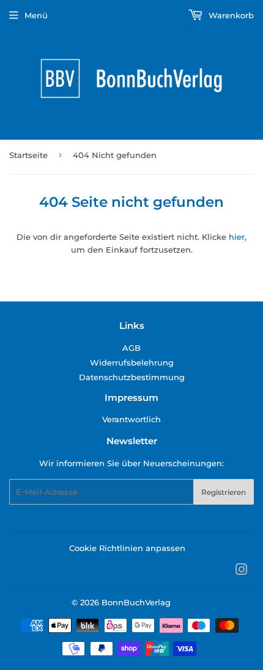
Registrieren (223, 492)
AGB (131, 348)
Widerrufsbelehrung (132, 362)
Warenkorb (230, 15)
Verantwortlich (131, 419)
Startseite (28, 155)
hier (237, 237)
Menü (36, 15)
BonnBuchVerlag (136, 602)
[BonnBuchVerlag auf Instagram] (241, 571)
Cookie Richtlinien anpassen (127, 548)
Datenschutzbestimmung (132, 377)
